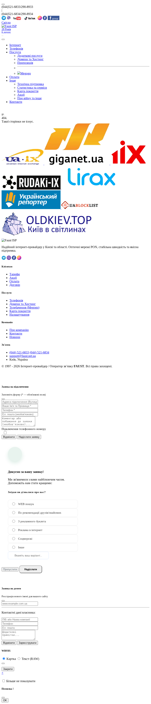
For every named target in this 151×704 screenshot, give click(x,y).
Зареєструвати (27, 642)
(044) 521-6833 (19, 352)
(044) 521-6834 (39, 352)
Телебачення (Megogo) (24, 307)
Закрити (8, 669)
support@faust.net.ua (22, 356)
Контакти (15, 101)
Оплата (14, 77)
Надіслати (30, 569)
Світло (6, 22)
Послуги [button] (15, 52)
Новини (14, 337)
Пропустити (10, 569)
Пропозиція (25, 62)
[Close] (3, 399)
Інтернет (15, 45)
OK (5, 700)
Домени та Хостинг (30, 59)
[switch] (5, 432)
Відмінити (9, 436)
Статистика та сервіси (32, 87)
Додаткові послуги (29, 55)
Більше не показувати (20, 681)
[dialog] (75, 405)
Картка (11, 658)
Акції (21, 94)
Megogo (25, 73)
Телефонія (16, 48)
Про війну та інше (29, 98)
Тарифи (14, 274)
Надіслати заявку (29, 436)
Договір (14, 284)
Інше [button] (12, 80)
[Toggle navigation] (3, 39)
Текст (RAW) (30, 658)
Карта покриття (27, 91)
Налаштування (19, 314)
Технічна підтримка (30, 84)
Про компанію (19, 330)
